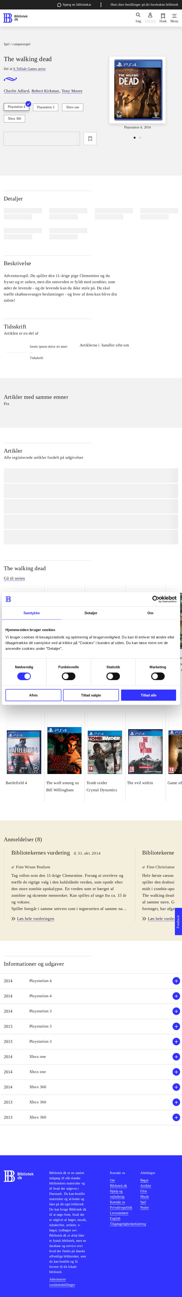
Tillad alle (148, 695)
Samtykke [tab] (31, 613)
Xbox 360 (14, 118)
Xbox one (72, 107)
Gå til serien (14, 578)
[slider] (137, 93)
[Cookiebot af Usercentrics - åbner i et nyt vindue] (156, 599)
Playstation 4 (16, 107)
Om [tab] (150, 613)
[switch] (68, 676)
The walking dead (25, 568)
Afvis (33, 695)
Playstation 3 (45, 107)
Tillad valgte (91, 695)
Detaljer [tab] (91, 613)
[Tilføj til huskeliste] (90, 138)
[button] (91, 981)
